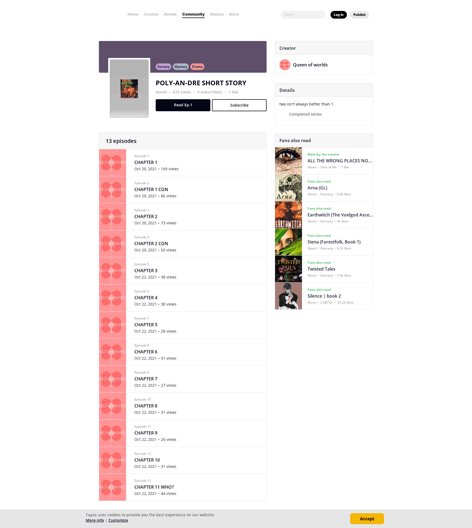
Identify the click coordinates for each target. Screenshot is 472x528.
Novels (170, 14)
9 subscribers (210, 92)
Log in (339, 15)
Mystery (181, 66)
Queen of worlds (310, 65)
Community (193, 14)
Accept (367, 519)
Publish (359, 15)
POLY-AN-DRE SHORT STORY (201, 82)
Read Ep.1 (183, 104)
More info (95, 520)
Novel (161, 92)
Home (133, 14)
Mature (217, 14)
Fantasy (163, 66)
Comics (151, 14)
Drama (197, 66)
